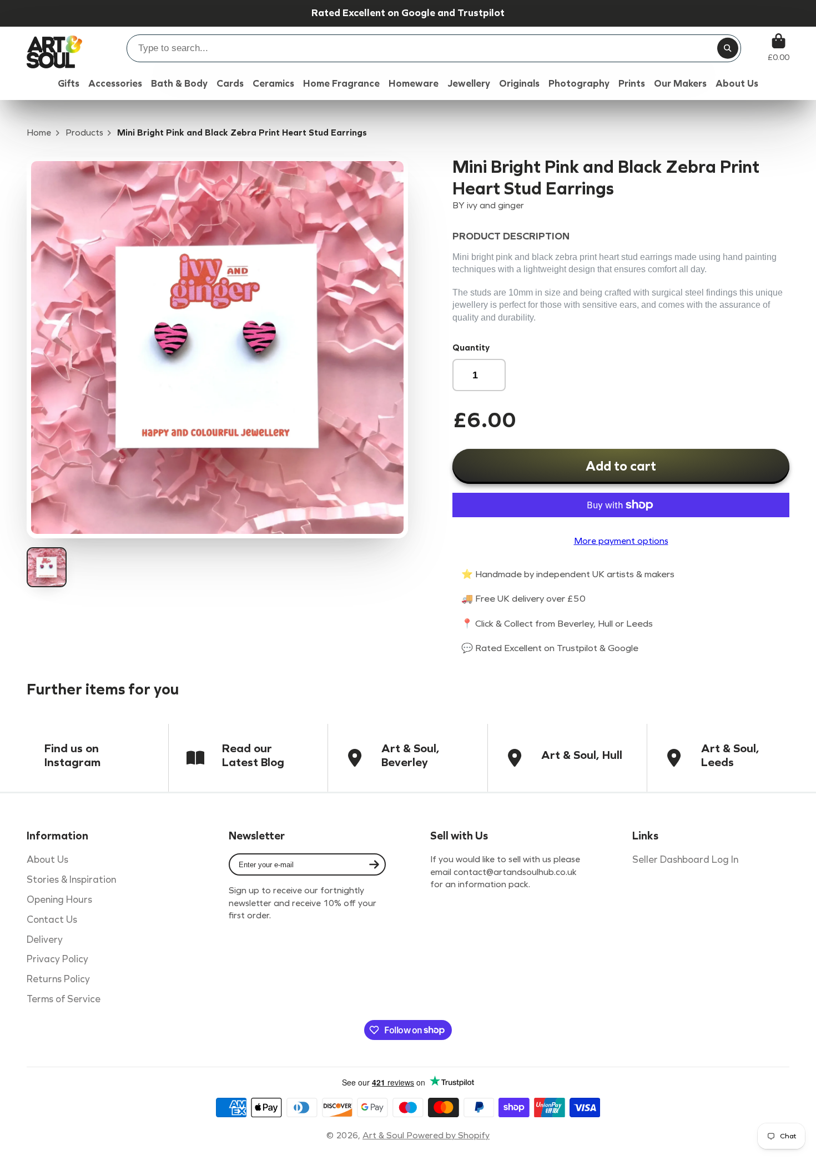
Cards (230, 83)
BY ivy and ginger (488, 205)
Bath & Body (179, 83)
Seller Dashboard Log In (685, 860)
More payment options (621, 541)
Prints (631, 83)
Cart (778, 47)
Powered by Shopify (448, 1135)
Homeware (414, 83)
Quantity (471, 347)
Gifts (68, 83)
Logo (54, 47)
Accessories (115, 83)
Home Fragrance (341, 83)
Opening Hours (59, 900)
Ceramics (273, 83)
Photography (579, 83)
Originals (519, 83)
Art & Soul (384, 1135)
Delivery (45, 940)
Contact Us (52, 920)
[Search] (727, 48)
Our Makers (680, 83)
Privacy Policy (57, 959)
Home (39, 132)
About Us (47, 860)
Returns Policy (58, 979)
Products (84, 132)
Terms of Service (63, 999)
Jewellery (468, 83)
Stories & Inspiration (71, 880)
